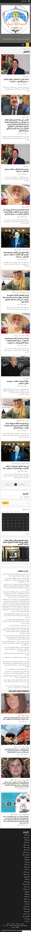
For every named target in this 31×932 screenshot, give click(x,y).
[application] (15, 553)
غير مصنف (16, 335)
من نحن (13, 927)
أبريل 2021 (26, 864)
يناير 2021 (27, 869)
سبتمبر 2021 (26, 852)
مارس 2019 (26, 886)
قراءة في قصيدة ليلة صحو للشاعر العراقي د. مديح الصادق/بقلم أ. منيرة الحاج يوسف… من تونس (17, 340)
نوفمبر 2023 (26, 837)
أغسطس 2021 (26, 854)
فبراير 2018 (26, 901)
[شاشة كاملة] (4, 560)
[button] (15, 554)
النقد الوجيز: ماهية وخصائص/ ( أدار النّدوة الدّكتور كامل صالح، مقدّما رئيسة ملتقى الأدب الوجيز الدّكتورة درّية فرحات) (16, 615)
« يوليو (27, 533)
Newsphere (20, 930)
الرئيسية (22, 923)
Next (7, 484)
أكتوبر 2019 (26, 882)
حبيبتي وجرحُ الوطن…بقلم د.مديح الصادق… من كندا (17, 170)
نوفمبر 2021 (26, 847)
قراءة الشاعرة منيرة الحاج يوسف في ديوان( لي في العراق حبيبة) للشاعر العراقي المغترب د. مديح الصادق (16, 212)
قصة (7, 925)
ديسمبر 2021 (26, 845)
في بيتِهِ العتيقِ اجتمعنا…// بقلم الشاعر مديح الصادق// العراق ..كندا (16, 467)
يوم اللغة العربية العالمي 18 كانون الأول (18, 925)
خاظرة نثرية (22, 292)
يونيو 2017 (27, 918)
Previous (22, 484)
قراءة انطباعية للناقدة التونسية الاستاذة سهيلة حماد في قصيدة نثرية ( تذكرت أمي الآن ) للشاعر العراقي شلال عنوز (15, 298)
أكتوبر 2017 (26, 911)
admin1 (22, 84)
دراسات (23, 117)
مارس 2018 (26, 899)
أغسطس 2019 (26, 884)
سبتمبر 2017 (26, 914)
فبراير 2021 (26, 867)
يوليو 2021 (27, 857)
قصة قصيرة (18, 420)
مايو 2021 (27, 862)
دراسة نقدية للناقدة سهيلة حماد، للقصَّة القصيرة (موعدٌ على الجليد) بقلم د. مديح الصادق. (16, 425)
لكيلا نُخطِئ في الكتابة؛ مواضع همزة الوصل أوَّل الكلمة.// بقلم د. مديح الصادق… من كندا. (16, 254)
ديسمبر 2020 (26, 872)
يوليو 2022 (27, 840)
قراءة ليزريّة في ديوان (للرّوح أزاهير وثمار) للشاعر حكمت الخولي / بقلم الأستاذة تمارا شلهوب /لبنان (16, 718)
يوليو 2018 (27, 891)
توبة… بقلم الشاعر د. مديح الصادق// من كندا (19, 625)
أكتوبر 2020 (26, 877)
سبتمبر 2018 (26, 889)
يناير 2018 (27, 904)
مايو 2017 (27, 921)
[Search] (2, 44)
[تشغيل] (27, 560)
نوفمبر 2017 (26, 909)
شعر (24, 76)
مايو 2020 (27, 879)
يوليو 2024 (27, 835)
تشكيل (27, 76)
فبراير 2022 (26, 842)
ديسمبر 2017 (26, 906)
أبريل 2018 (26, 896)
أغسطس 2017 (26, 916)
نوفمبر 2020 (26, 874)
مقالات (19, 249)
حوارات (27, 746)
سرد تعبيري (16, 463)
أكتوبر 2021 (26, 849)
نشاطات (16, 249)
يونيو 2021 (27, 859)
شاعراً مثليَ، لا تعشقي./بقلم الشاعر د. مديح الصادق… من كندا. (16, 80)
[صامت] (6, 560)
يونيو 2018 (27, 894)
